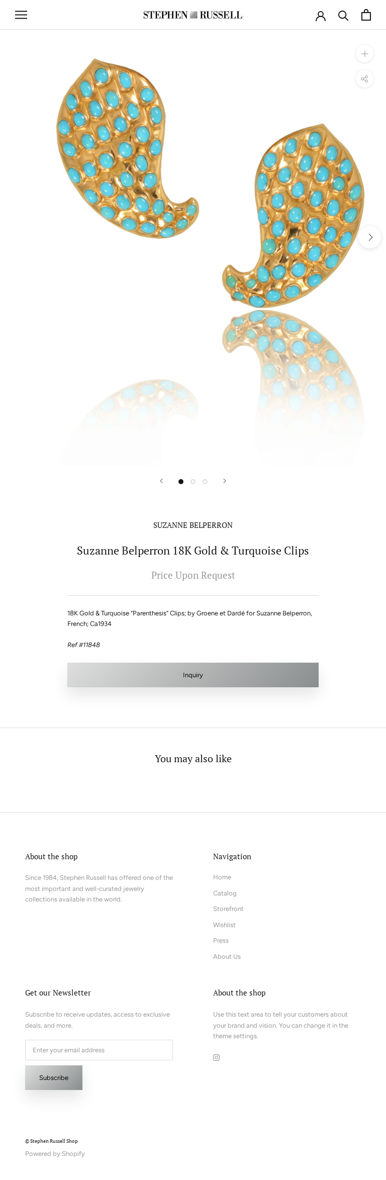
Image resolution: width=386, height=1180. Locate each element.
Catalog (225, 893)
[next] (369, 237)
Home (222, 877)
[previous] (16, 237)
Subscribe (53, 1077)
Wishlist (224, 925)
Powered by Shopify (55, 1153)
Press (221, 940)
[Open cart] (366, 15)
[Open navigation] (21, 15)
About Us (227, 956)
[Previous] (161, 481)
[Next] (224, 481)
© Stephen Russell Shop (51, 1141)
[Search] (343, 15)
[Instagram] (216, 1056)
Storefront (228, 909)
